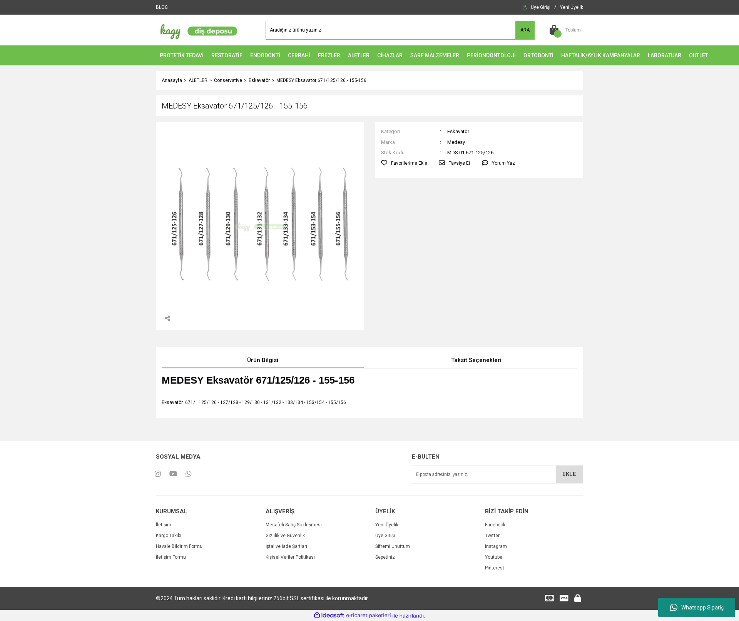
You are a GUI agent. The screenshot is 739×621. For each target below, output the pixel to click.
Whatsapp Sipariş (702, 607)
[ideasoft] (329, 615)
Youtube (493, 557)
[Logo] (197, 29)
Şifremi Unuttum (392, 546)
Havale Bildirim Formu (179, 546)
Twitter (492, 535)
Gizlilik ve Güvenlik (285, 535)
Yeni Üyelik (386, 525)
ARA (525, 30)
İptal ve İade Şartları (286, 546)
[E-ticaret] (368, 615)
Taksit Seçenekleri (476, 360)
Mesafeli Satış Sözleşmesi (294, 525)
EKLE (569, 474)
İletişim (163, 525)
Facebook (495, 525)
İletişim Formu (171, 557)
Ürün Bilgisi (262, 360)
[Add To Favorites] (404, 163)
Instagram (496, 546)
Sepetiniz (385, 557)
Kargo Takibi (168, 535)
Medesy (456, 142)
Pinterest (494, 568)
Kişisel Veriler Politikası (290, 557)
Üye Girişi (385, 535)
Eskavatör (458, 131)
